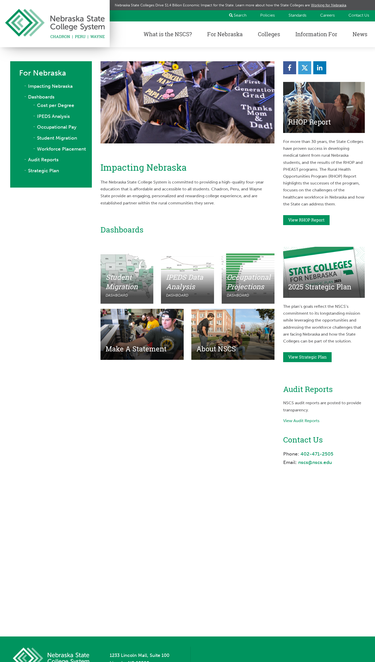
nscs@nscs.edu (315, 462)
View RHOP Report (306, 220)
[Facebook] (289, 67)
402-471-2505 (317, 454)
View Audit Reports (301, 420)
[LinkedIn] (319, 67)
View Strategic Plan (307, 357)
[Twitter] (304, 67)
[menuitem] (265, 15)
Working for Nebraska (328, 5)
